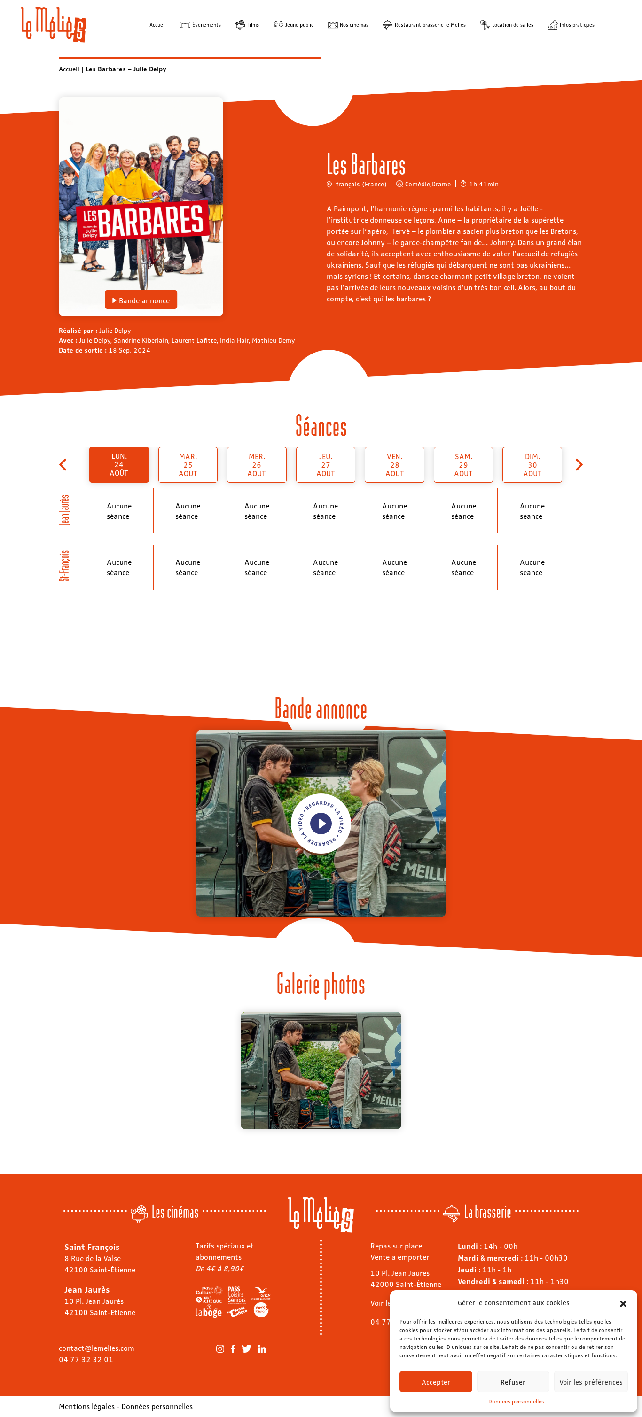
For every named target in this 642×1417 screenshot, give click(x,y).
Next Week (578, 464)
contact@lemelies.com (96, 1348)
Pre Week (63, 464)
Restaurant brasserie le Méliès (430, 24)
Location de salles (512, 24)
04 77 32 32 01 (86, 1359)
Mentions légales (87, 1406)
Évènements (206, 24)
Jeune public (299, 24)
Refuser (513, 1381)
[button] (623, 1302)
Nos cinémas (354, 24)
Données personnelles (516, 1401)
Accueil (157, 24)
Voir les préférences (591, 1381)
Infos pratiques (577, 24)
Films (253, 24)
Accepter (436, 1381)
